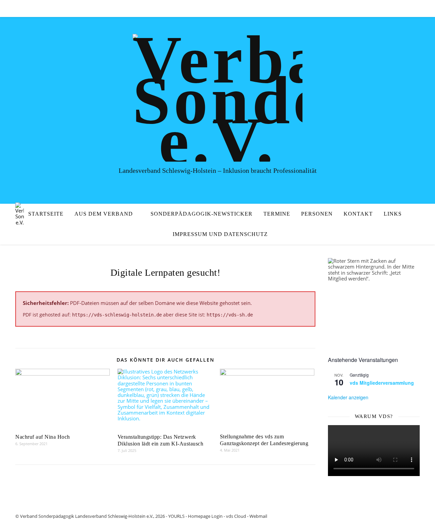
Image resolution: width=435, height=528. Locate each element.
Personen (317, 214)
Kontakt (358, 214)
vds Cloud (236, 516)
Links (393, 214)
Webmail (258, 516)
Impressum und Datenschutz (220, 234)
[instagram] (418, 8)
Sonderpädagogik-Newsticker (202, 214)
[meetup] (409, 8)
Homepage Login (205, 516)
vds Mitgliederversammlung (382, 382)
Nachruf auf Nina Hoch (42, 437)
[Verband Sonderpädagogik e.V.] (217, 98)
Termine (276, 214)
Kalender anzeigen (348, 397)
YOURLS (176, 516)
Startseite (46, 214)
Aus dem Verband (103, 214)
